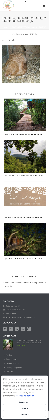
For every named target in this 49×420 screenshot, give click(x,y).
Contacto (9, 372)
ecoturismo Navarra (16, 26)
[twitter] (17, 329)
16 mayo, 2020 (28, 34)
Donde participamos (14, 368)
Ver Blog (9, 355)
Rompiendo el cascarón (36, 26)
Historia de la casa (13, 363)
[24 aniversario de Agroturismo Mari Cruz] (25, 197)
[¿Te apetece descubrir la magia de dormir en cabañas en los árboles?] (25, 115)
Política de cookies (25, 395)
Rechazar (24, 408)
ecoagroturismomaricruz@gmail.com (20, 317)
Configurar (24, 414)
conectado (26, 283)
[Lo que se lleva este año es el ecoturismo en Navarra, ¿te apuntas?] (25, 156)
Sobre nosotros (12, 359)
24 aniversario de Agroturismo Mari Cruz (25, 217)
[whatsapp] (29, 329)
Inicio (4, 26)
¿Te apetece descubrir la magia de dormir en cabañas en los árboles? (25, 134)
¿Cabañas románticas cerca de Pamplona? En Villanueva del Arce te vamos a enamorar (25, 259)
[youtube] (23, 329)
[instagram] (11, 329)
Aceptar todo (24, 402)
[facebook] (5, 329)
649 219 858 (11, 314)
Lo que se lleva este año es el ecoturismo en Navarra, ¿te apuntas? (25, 176)
